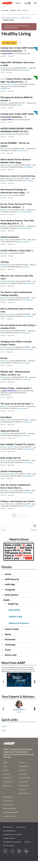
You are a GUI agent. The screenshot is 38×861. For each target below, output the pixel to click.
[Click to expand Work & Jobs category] (3, 655)
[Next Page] (30, 515)
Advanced (34, 530)
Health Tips (13, 604)
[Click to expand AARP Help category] (3, 585)
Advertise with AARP (24, 778)
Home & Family (12, 629)
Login (26, 3)
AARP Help (10, 584)
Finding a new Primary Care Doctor (17, 501)
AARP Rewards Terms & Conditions (12, 834)
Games (8, 574)
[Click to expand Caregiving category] (3, 590)
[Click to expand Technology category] (3, 645)
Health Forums (25, 18)
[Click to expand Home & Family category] (3, 629)
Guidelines (13, 10)
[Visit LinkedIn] (26, 851)
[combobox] (19, 526)
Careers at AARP (23, 781)
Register (4, 726)
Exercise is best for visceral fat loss (18, 176)
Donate (5, 766)
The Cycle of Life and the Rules (16, 404)
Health (6, 600)
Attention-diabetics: (10, 237)
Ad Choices (27, 842)
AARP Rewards (12, 579)
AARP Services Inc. (24, 793)
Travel (8, 650)
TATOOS (5, 262)
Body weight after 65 (10, 458)
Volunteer (6, 770)
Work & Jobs (11, 655)
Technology (10, 644)
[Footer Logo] (19, 743)
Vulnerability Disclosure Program (12, 842)
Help (19, 10)
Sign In (4, 730)
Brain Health (14, 610)
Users (3, 530)
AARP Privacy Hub (8, 827)
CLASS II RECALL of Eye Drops (16, 250)
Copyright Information (9, 838)
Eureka (4, 358)
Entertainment (11, 595)
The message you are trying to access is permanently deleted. (16, 27)
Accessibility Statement (9, 831)
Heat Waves (6, 417)
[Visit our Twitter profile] (12, 851)
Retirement (10, 639)
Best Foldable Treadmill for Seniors (18, 444)
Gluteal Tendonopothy (11, 471)
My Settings (5, 10)
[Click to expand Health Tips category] (6, 604)
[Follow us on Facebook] (5, 851)
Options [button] (19, 43)
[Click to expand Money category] (3, 634)
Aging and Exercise (10, 431)
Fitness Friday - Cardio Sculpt (15, 388)
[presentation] (3, 681)
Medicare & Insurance (19, 623)
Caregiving (10, 589)
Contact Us (22, 762)
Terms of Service (20, 827)
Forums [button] (24, 10)
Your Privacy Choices (8, 845)
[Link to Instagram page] (19, 851)
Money (8, 634)
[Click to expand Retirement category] (3, 640)
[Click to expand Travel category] (3, 650)
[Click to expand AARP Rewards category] (3, 579)
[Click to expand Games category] (3, 574)
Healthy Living (15, 616)
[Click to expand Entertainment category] (3, 595)
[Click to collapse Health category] (2, 600)
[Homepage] (7, 3)
